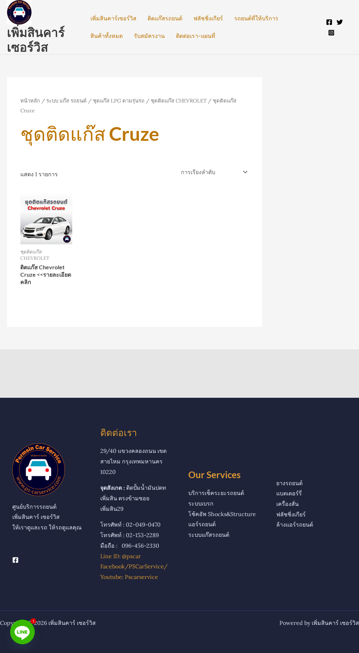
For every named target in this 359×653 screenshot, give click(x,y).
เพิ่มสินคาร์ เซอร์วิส (36, 39)
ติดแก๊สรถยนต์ (165, 18)
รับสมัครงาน (149, 35)
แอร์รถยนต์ (202, 524)
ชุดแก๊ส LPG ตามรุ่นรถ (118, 100)
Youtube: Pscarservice (129, 576)
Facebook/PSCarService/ (134, 566)
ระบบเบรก (201, 503)
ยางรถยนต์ (289, 483)
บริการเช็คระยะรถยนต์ (216, 492)
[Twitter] (340, 22)
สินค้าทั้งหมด (106, 35)
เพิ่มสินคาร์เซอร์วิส (113, 18)
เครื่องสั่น (287, 503)
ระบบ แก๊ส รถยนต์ (66, 100)
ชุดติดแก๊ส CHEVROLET (178, 100)
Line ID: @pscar (120, 556)
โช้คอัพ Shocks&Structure (222, 513)
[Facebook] (329, 22)
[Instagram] (331, 32)
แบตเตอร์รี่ (289, 493)
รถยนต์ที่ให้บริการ (256, 18)
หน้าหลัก (30, 100)
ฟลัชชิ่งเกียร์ (208, 18)
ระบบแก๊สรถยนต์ (208, 534)
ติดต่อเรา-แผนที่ (195, 35)
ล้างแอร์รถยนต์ (294, 524)
